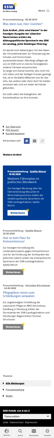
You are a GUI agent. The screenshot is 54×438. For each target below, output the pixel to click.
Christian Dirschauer (37, 285)
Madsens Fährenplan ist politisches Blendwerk (23, 180)
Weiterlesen (17, 212)
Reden (9, 395)
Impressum (31, 422)
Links (5, 422)
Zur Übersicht (13, 126)
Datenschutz (16, 422)
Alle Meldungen (15, 383)
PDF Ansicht (12, 130)
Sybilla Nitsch (38, 171)
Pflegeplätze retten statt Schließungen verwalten (19, 294)
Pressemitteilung (15, 389)
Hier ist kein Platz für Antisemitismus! (16, 239)
